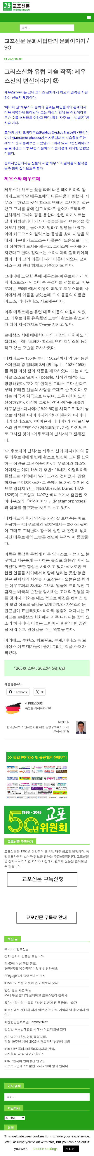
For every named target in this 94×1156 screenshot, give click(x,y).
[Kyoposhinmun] (47, 10)
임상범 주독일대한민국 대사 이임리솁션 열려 (35, 1029)
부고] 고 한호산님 (16, 949)
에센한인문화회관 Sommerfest (26, 1022)
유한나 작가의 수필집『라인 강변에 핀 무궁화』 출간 (40, 1002)
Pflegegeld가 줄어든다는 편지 (24, 975)
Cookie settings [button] (45, 1148)
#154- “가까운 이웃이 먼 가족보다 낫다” (31, 983)
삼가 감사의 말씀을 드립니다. (24, 956)
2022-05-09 (15, 59)
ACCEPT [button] (71, 1149)
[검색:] (47, 27)
